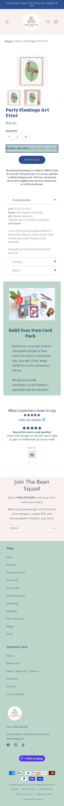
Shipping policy (44, 794)
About (10, 655)
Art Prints (13, 580)
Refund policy (29, 789)
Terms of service (24, 794)
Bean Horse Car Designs (30, 785)
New (9, 557)
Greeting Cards (16, 572)
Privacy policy (46, 789)
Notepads (12, 603)
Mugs (10, 626)
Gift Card (12, 678)
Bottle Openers (16, 595)
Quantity (11, 130)
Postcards (13, 588)
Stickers (12, 564)
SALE (10, 634)
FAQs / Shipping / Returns (23, 671)
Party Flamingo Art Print (27, 112)
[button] (7, 22)
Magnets (12, 611)
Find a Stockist (16, 694)
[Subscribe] (53, 528)
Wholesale (13, 663)
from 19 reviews (30, 419)
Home (8, 41)
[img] (32, 415)
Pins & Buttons (16, 618)
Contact (11, 686)
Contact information (33, 799)
